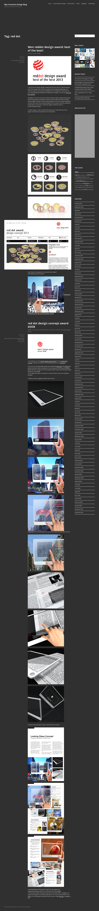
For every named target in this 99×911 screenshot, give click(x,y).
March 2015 (78, 266)
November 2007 (79, 512)
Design (34, 53)
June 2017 (77, 228)
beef (81, 175)
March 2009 (78, 457)
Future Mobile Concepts (59, 3)
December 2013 (79, 276)
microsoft (83, 187)
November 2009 (79, 429)
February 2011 (78, 377)
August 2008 (78, 481)
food (75, 181)
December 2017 (79, 217)
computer (83, 177)
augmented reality (44, 329)
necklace (79, 189)
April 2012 (77, 328)
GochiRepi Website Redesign (82, 98)
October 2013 (78, 280)
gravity (78, 183)
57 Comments (21, 341)
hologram (86, 183)
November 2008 (79, 471)
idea (90, 183)
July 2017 (77, 224)
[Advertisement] (49, 21)
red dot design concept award (48, 361)
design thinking (83, 178)
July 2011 (77, 359)
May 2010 (77, 408)
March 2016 (78, 252)
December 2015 (79, 255)
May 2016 (77, 248)
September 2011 (79, 353)
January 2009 (78, 464)
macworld (76, 187)
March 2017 (78, 235)
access (80, 172)
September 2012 (79, 311)
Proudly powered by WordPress (10, 906)
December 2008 (79, 467)
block (83, 175)
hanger (81, 183)
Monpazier (87, 187)
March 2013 (78, 290)
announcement (90, 172)
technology (63, 329)
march (80, 187)
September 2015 (79, 259)
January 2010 (78, 422)
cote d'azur (88, 177)
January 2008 (78, 505)
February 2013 (78, 294)
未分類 (38, 53)
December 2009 (79, 425)
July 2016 (77, 245)
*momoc (66, 366)
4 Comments (21, 62)
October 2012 (78, 307)
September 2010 (79, 394)
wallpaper (83, 3)
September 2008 (79, 478)
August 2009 (78, 439)
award (23, 338)
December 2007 (79, 509)
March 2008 (78, 498)
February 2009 (78, 460)
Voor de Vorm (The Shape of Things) (84, 78)
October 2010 (78, 391)
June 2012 (77, 321)
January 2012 (78, 339)
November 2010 (79, 387)
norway (83, 189)
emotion (92, 178)
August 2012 (78, 314)
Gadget (68, 329)
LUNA (92, 185)
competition (35, 329)
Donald (87, 178)
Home (49, 3)
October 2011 (78, 349)
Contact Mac (91, 3)
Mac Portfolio (71, 3)
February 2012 (78, 335)
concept (30, 53)
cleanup (79, 177)
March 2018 (78, 214)
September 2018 (79, 207)
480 (76, 172)
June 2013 (77, 283)
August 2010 (78, 398)
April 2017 (77, 231)
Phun (93, 189)
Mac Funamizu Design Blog (15, 4)
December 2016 (79, 241)
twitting (61, 896)
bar (79, 175)
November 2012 (79, 304)
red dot (12, 60)
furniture (80, 181)
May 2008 (77, 491)
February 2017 (78, 238)
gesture (86, 181)
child (76, 177)
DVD (89, 178)
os (86, 189)
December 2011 (79, 342)
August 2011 (78, 356)
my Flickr (62, 363)
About (78, 3)
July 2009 (77, 443)
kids (87, 185)
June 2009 (77, 446)
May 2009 (77, 450)
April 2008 (77, 495)
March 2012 (78, 332)
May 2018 (77, 210)
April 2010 (77, 412)
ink (91, 183)
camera (89, 175)
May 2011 (77, 366)
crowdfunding (77, 178)
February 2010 (78, 419)
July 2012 (77, 318)
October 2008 (78, 474)
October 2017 (78, 221)
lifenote (90, 185)
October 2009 (78, 432)
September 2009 (79, 436)
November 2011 (79, 346)
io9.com (76, 185)
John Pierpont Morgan (81, 185)
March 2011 (78, 373)
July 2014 (77, 269)
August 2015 (78, 262)
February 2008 (78, 502)
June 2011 (77, 363)
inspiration (52, 329)
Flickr (29, 896)
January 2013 (78, 297)
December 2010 (79, 384)
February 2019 (78, 203)
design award (17, 60)
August (77, 175)
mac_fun (22, 58)
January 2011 (78, 380)
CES (93, 175)
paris (88, 189)
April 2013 (77, 287)
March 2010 (78, 415)
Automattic (28, 906)
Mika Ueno (59, 366)
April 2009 (77, 453)
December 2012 (79, 300)
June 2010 (77, 405)
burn (85, 175)
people (90, 189)
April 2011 (77, 370)
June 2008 (77, 488)
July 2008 (77, 484)
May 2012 (77, 325)
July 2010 (77, 401)
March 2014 (78, 273)
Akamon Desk (83, 172)
